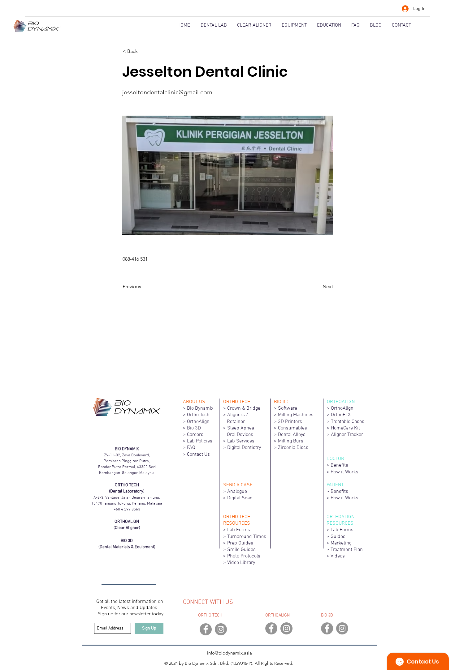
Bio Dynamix (200, 408)
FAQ (191, 448)
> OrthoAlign (196, 422)
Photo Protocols (243, 556)
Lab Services (240, 441)
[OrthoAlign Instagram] (286, 628)
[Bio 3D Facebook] (327, 628)
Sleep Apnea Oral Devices (242, 431)
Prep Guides (240, 543)
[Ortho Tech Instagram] (221, 629)
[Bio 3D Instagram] (342, 628)
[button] (143, 51)
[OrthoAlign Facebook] (271, 628)
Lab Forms (238, 530)
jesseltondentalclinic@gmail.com (167, 92)
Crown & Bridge (243, 408)
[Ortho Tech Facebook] (206, 629)
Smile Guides (241, 550)
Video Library (241, 563)
